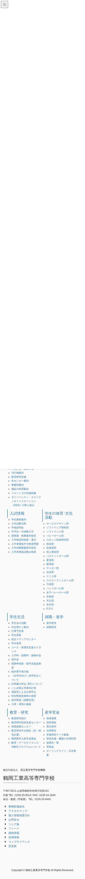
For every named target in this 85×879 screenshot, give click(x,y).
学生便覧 (16, 635)
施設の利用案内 (20, 489)
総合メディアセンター (23, 639)
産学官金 (52, 712)
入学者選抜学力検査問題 (25, 543)
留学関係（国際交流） (23, 700)
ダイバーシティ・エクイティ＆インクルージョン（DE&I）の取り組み (26, 501)
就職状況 (51, 627)
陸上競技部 (52, 551)
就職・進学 (54, 617)
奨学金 (15, 659)
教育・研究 (19, 712)
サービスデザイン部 (57, 523)
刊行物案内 (17, 472)
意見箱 (12, 846)
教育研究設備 (18, 476)
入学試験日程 (18, 523)
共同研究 (51, 730)
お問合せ (13, 819)
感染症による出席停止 (23, 691)
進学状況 (51, 623)
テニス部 (51, 576)
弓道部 (50, 584)
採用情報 (13, 837)
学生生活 (17, 617)
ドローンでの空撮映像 (23, 493)
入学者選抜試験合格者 (23, 551)
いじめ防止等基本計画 (23, 688)
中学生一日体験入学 (22, 531)
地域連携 (51, 718)
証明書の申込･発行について (26, 683)
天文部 (50, 600)
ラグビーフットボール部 (60, 580)
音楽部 (50, 596)
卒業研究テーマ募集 (57, 734)
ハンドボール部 (55, 588)
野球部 (50, 564)
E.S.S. (49, 608)
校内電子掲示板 (20, 671)
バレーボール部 (55, 535)
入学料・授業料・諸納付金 (26, 655)
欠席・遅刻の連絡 (21, 704)
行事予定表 (17, 631)
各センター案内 (20, 480)
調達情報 (13, 833)
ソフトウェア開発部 (57, 527)
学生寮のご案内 (20, 627)
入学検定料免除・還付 (23, 539)
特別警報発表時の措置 (23, 696)
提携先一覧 (52, 742)
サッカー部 (52, 568)
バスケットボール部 (57, 556)
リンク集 (13, 824)
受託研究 (51, 726)
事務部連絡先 (16, 806)
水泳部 (50, 572)
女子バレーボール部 (57, 592)
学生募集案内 (18, 519)
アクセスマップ (17, 810)
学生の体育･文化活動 (59, 515)
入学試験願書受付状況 (23, 547)
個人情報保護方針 (19, 815)
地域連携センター (21, 726)
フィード (13, 828)
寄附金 (50, 746)
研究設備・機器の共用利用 (61, 738)
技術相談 (51, 722)
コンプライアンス (19, 841)
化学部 (50, 604)
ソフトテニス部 (55, 531)
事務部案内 (17, 484)
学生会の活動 (18, 623)
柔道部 (50, 560)
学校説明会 (17, 527)
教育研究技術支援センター (26, 722)
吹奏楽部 (51, 547)
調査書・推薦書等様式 (23, 535)
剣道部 (50, 543)
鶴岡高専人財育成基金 (23, 738)
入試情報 (17, 513)
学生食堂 (16, 643)
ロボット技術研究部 (57, 539)
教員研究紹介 (18, 718)
